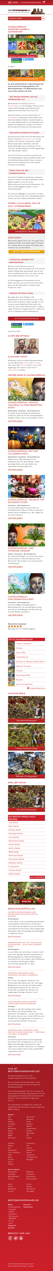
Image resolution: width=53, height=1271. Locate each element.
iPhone (10, 1145)
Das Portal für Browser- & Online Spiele (19, 12)
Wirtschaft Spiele (16, 859)
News (10, 1205)
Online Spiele (14, 1169)
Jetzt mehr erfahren (26, 251)
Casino (10, 1191)
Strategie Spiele (16, 834)
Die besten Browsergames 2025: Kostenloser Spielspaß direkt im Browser (23, 914)
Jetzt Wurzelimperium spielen (26, 318)
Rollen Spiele (14, 845)
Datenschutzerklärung (17, 1266)
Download (12, 1087)
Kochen (29, 1186)
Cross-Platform (14, 1152)
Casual (29, 1148)
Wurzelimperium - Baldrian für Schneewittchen (26, 501)
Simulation (22, 411)
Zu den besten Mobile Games (31, 2)
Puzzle (10, 1186)
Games (11, 1115)
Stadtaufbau (31, 1128)
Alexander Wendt (17, 357)
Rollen (10, 1131)
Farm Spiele (14, 837)
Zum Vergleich (37, 688)
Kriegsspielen (13, 370)
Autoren (11, 1228)
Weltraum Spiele (16, 856)
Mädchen (30, 1119)
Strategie (36, 363)
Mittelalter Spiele (16, 841)
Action (10, 1133)
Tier (28, 1145)
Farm (10, 1126)
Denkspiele (12, 1172)
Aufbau (26, 363)
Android (11, 1143)
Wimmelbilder (13, 1176)
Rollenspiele (12, 411)
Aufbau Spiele (15, 830)
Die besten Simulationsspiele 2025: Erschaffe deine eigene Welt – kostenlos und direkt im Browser (26, 1032)
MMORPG (12, 1218)
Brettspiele (30, 1176)
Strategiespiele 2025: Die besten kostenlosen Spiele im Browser (22, 1003)
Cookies (31, 1266)
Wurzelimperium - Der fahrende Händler (20, 549)
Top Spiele (13, 822)
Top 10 (29, 1091)
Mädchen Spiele (15, 863)
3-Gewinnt (30, 1155)
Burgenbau (12, 1150)
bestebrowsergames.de (23, 1200)
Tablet (26, 1105)
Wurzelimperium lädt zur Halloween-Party (23, 452)
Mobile (10, 1109)
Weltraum (12, 1138)
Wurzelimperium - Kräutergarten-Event (21, 598)
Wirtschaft (30, 1117)
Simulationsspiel (28, 139)
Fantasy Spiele (15, 870)
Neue (10, 1119)
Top (9, 1117)
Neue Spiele (14, 826)
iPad (9, 1155)
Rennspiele (30, 1189)
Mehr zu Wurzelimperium (22, 57)
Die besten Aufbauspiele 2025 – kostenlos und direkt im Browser (23, 974)
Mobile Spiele (14, 874)
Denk (10, 1157)
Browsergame (13, 118)
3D (27, 1135)
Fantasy (23, 365)
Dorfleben (15, 238)
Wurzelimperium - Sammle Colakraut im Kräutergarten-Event (25, 405)
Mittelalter (12, 1128)
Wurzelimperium (14, 106)
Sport (10, 1162)
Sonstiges (30, 1191)
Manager (30, 1159)
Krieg (28, 1122)
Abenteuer (30, 1150)
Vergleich (12, 1225)
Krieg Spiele (14, 867)
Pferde (10, 1164)
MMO (10, 1135)
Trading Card (31, 1157)
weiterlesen (15, 421)
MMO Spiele (14, 852)
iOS (9, 1148)
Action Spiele (14, 848)
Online (29, 1152)
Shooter (29, 1131)
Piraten (11, 1159)
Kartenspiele (31, 1179)
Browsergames (13, 919)
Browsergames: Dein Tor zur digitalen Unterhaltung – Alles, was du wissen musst (25, 945)
